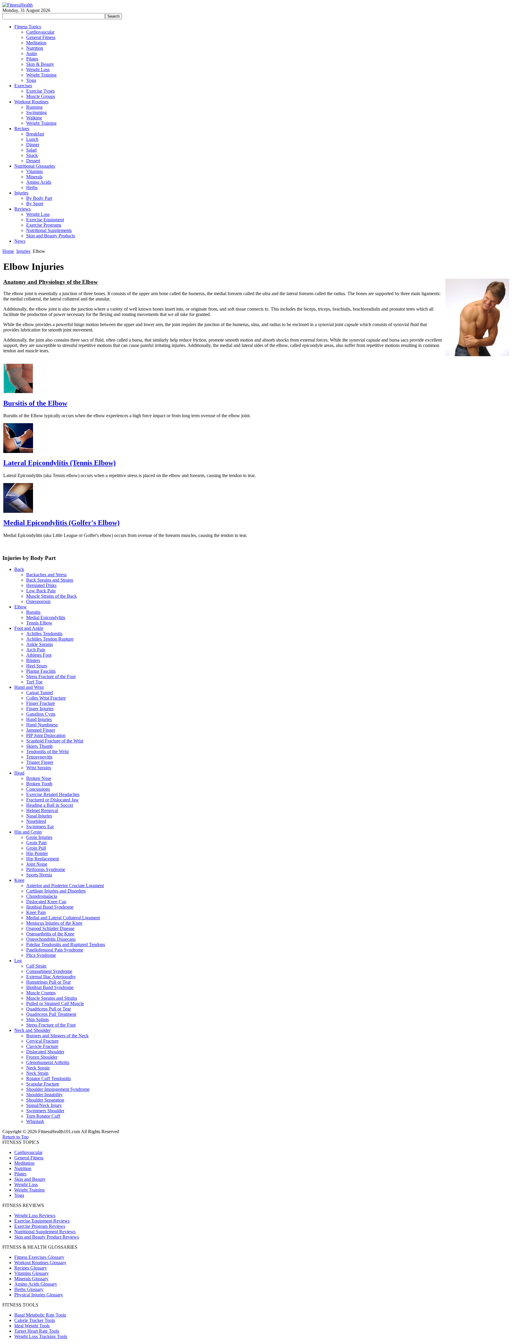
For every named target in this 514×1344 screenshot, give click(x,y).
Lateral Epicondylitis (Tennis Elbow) (59, 463)
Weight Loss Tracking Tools (40, 1336)
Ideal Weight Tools (32, 1325)
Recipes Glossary (30, 1267)
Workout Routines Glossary (40, 1262)
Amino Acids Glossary (35, 1284)
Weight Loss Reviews (34, 1215)
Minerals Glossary (31, 1278)
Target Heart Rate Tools (36, 1331)
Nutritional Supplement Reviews (45, 1231)
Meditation (24, 1163)
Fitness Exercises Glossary (39, 1257)
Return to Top (15, 1136)
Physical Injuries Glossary (38, 1294)
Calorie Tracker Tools (34, 1320)
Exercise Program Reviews (39, 1226)
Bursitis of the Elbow (35, 403)
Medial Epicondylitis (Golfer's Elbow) (61, 523)
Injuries (23, 251)
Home (8, 251)
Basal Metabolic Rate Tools (40, 1314)
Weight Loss (26, 1184)
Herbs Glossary (28, 1289)
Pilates (20, 1173)
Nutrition (22, 1168)
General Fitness (28, 1157)
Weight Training (29, 1189)
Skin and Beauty (30, 1179)
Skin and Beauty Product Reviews (46, 1236)
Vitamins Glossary (31, 1273)
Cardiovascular (28, 1152)
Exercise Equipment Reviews (42, 1220)
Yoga (19, 1195)
